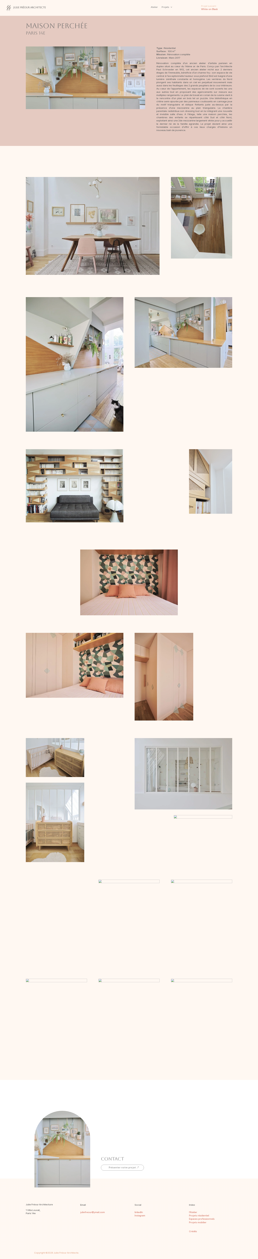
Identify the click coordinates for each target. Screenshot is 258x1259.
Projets (165, 7)
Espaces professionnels (201, 1218)
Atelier (154, 7)
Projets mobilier (197, 1222)
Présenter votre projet (122, 1167)
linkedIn (139, 1212)
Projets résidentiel (199, 1215)
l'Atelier (193, 1212)
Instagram (140, 1215)
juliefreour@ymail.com (92, 1212)
